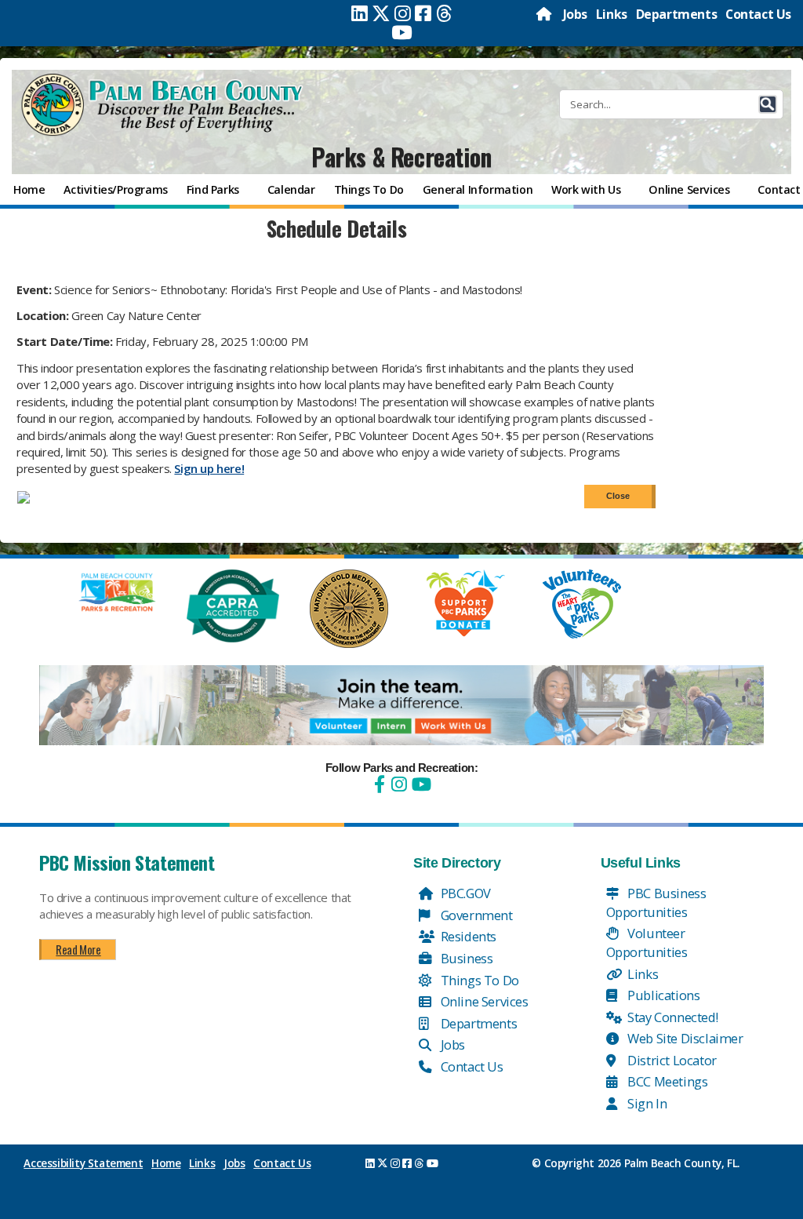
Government (475, 915)
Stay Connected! (671, 1017)
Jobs (575, 14)
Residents (467, 936)
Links (611, 14)
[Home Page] (545, 14)
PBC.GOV (464, 893)
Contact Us (758, 14)
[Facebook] (423, 13)
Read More (78, 949)
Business (465, 958)
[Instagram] (402, 13)
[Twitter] (381, 13)
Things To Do (478, 980)
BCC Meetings (666, 1081)
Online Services (483, 1001)
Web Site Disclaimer (684, 1038)
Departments (677, 14)
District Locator (671, 1060)
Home (165, 1163)
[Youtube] (401, 32)
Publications (662, 995)
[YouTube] (419, 784)
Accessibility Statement (83, 1163)
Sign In (646, 1103)
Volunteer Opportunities (647, 942)
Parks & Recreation (401, 156)
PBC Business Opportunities (656, 902)
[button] (767, 104)
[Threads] (444, 13)
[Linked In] (359, 13)
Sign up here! (209, 468)
